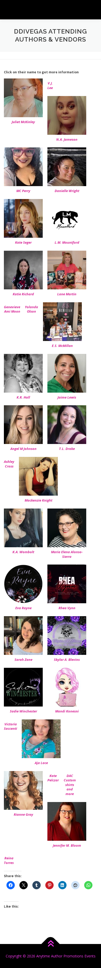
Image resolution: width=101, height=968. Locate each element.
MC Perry (23, 190)
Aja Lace (41, 762)
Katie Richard (23, 294)
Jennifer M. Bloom (67, 845)
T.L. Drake (67, 448)
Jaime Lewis (66, 397)
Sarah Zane (23, 659)
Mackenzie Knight (38, 500)
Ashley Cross (9, 464)
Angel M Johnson (23, 448)
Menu (92, 9)
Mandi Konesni (67, 711)
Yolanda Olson (31, 309)
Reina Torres (9, 860)
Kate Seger (23, 242)
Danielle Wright (67, 190)
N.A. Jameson (66, 139)
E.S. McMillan (62, 345)
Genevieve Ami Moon (12, 309)
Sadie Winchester (23, 711)
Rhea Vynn (67, 608)
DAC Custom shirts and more (70, 784)
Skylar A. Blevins (67, 659)
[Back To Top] (50, 944)
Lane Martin (66, 294)
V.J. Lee (50, 85)
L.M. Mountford (67, 242)
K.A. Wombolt (23, 552)
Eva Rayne (23, 608)
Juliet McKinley (23, 122)
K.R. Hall (23, 397)
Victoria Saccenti (10, 726)
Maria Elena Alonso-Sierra (67, 554)
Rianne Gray (23, 814)
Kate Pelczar (53, 778)
